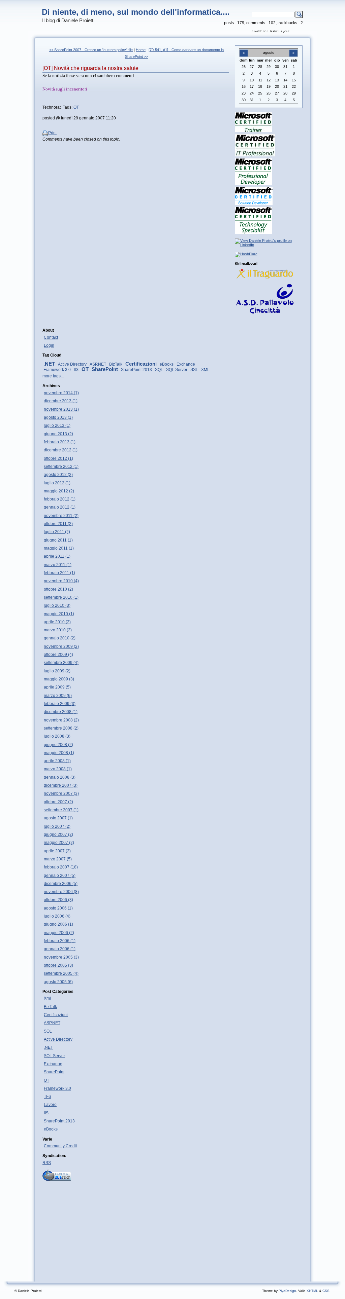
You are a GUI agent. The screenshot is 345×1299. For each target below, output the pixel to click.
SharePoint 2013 (136, 369)
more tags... (53, 376)
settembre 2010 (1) (61, 597)
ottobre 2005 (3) (58, 965)
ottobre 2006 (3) (58, 899)
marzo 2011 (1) (57, 564)
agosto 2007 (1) (58, 818)
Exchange (186, 364)
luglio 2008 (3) (57, 736)
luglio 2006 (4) (57, 916)
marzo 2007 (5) (58, 859)
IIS (76, 369)
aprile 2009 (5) (57, 687)
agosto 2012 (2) (58, 474)
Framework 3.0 (57, 369)
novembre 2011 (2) (61, 515)
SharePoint (105, 369)
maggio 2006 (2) (59, 932)
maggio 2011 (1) (59, 548)
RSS (46, 1162)
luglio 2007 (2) (57, 826)
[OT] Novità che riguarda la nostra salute (90, 68)
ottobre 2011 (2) (58, 523)
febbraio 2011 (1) (59, 572)
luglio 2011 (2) (57, 531)
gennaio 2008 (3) (59, 777)
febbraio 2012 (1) (59, 499)
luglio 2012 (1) (57, 483)
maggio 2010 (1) (59, 613)
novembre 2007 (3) (61, 793)
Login (49, 345)
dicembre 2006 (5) (60, 883)
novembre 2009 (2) (61, 646)
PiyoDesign (287, 1291)
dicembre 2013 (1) (60, 401)
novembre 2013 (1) (61, 409)
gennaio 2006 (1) (59, 949)
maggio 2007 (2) (59, 842)
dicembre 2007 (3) (60, 785)
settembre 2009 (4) (61, 662)
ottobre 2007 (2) (58, 802)
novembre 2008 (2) (61, 720)
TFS (47, 1096)
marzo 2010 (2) (58, 630)
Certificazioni (141, 364)
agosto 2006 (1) (58, 908)
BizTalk (115, 364)
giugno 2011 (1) (58, 540)
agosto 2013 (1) (58, 417)
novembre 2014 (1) (61, 393)
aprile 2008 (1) (57, 760)
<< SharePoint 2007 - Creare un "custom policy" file (91, 50)
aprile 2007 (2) (57, 851)
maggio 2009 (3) (59, 679)
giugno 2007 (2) (58, 834)
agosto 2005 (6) (58, 981)
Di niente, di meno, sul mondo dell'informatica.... (136, 11)
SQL (159, 369)
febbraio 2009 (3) (59, 703)
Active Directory (72, 364)
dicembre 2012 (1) (60, 450)
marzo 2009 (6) (58, 695)
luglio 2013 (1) (57, 425)
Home (141, 50)
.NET (49, 364)
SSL (194, 369)
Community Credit (60, 1146)
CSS (326, 1291)
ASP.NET (98, 364)
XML (205, 369)
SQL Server (176, 369)
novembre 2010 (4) (61, 581)
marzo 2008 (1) (58, 769)
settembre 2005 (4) (61, 973)
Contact (51, 337)
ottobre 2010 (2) (58, 589)
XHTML (312, 1291)
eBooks (167, 364)
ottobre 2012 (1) (58, 458)
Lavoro (50, 1104)
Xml (47, 998)
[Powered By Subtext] (56, 1179)
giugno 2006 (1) (58, 924)
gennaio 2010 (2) (59, 638)
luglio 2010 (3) (57, 605)
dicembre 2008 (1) (60, 711)
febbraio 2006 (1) (59, 940)
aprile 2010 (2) (57, 622)
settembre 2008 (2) (61, 728)
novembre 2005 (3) (61, 957)
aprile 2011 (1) (57, 556)
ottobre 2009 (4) (58, 654)
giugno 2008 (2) (58, 744)
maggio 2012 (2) (59, 491)
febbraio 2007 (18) (61, 867)
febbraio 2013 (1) (59, 442)
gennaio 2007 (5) (59, 875)
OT (76, 107)
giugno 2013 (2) (58, 434)
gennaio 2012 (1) (59, 507)
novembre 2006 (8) (61, 891)
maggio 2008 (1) (59, 752)
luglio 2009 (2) (57, 671)
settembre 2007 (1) (61, 810)
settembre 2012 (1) (61, 466)
